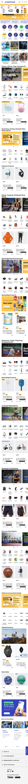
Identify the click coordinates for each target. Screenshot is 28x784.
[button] (13, 18)
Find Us (6, 746)
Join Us (17, 746)
